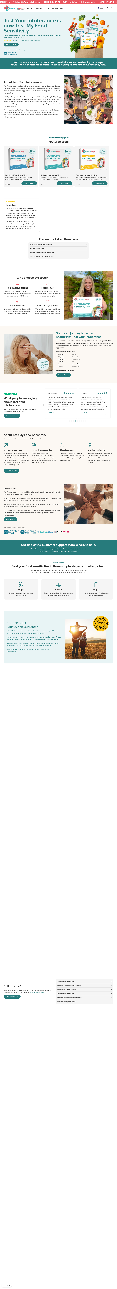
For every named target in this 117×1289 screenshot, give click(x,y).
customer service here (37, 992)
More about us (10, 519)
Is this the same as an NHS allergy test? (41, 244)
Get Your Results (11, 44)
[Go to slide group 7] (81, 421)
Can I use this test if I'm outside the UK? (41, 256)
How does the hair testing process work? (69, 985)
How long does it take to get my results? (42, 252)
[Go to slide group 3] (73, 421)
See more (51, 412)
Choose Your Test (11, 471)
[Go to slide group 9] (85, 421)
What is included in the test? (65, 981)
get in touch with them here (68, 551)
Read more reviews (12, 416)
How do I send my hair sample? (66, 989)
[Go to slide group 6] (79, 421)
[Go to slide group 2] (71, 421)
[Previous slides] (43, 405)
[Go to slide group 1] (69, 421)
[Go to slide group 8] (83, 421)
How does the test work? (37, 248)
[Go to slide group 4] (75, 421)
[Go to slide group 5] (77, 421)
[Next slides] (112, 405)
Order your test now (12, 997)
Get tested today (63, 375)
